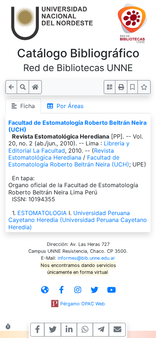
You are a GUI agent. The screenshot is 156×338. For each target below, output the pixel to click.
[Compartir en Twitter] (52, 330)
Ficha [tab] (26, 106)
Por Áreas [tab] (68, 106)
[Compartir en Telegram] (101, 330)
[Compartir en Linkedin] (69, 330)
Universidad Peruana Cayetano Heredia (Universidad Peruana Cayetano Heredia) (77, 219)
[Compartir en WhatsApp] (85, 330)
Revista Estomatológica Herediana (61, 154)
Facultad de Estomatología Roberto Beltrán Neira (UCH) (77, 126)
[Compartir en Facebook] (37, 330)
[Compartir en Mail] (117, 330)
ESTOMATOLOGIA (42, 213)
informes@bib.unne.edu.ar (86, 258)
